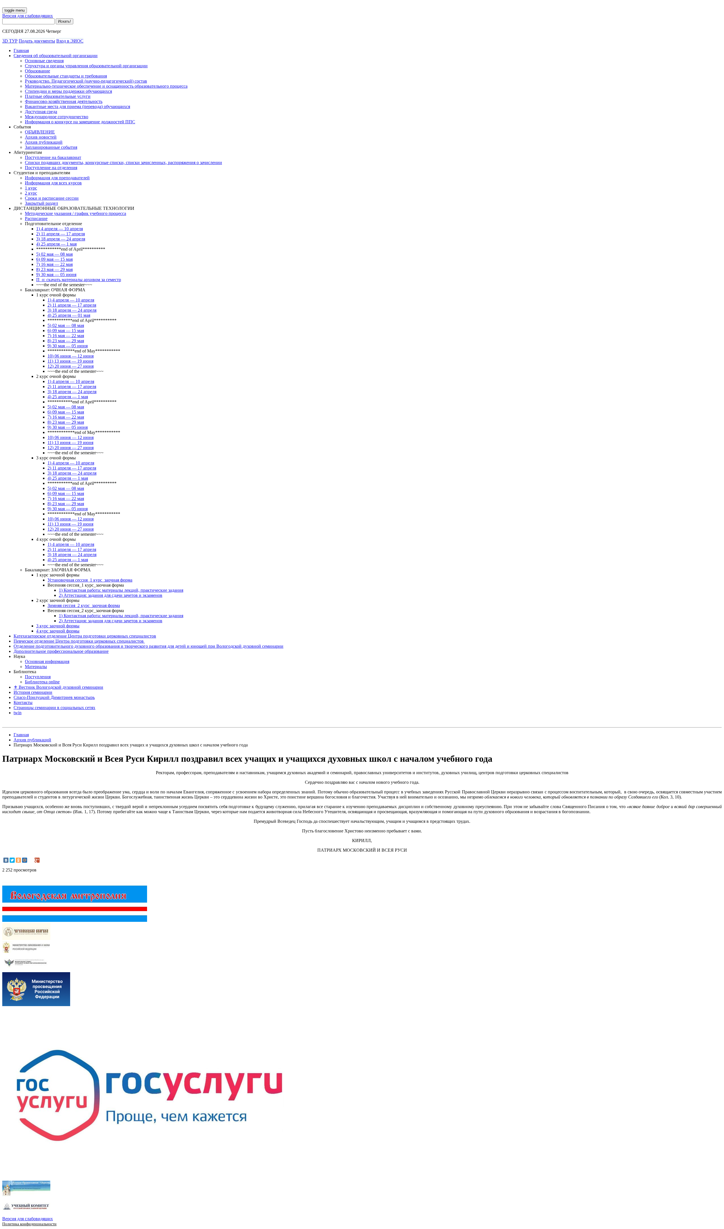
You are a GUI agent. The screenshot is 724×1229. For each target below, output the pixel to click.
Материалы (36, 666)
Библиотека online (42, 681)
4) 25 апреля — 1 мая (56, 244)
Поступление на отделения (51, 167)
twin (17, 712)
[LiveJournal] (30, 860)
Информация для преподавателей (57, 177)
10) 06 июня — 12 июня (71, 356)
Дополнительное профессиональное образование (61, 651)
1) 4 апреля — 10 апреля (59, 228)
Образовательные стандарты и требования (66, 76)
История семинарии (33, 692)
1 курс (31, 188)
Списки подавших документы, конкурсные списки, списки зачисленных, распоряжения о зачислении (123, 162)
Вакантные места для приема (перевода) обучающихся (77, 106)
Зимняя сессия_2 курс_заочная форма (84, 605)
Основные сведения (44, 60)
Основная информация (47, 661)
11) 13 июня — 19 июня (70, 361)
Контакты (23, 702)
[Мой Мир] (24, 860)
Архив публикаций (44, 142)
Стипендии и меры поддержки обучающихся (68, 91)
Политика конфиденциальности (29, 1224)
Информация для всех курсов (53, 182)
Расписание (36, 218)
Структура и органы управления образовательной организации (86, 65)
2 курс (31, 193)
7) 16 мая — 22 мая (54, 264)
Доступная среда (41, 111)
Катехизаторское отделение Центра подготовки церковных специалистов (85, 636)
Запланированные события (51, 147)
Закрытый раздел (41, 203)
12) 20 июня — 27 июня (71, 366)
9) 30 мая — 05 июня (56, 274)
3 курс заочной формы (57, 625)
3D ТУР (10, 40)
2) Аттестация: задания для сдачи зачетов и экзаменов (110, 595)
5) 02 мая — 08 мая (54, 254)
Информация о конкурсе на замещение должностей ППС (80, 121)
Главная (21, 50)
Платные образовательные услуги (57, 96)
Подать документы (37, 40)
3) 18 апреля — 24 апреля (60, 238)
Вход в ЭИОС (69, 40)
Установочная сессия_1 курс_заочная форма (90, 580)
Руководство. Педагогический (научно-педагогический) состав (86, 81)
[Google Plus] (37, 860)
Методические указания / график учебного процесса (75, 213)
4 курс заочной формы (57, 631)
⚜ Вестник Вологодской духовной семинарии (58, 687)
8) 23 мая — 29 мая (54, 269)
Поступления (38, 676)
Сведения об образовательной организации (56, 55)
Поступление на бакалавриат (53, 157)
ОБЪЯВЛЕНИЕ (40, 132)
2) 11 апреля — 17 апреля (60, 233)
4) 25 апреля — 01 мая (69, 315)
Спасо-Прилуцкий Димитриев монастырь (54, 697)
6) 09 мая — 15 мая (54, 259)
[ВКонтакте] (5, 860)
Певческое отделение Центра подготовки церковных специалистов (79, 641)
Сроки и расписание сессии (52, 198)
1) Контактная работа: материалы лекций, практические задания (121, 590)
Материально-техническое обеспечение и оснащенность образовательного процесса (106, 86)
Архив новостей (41, 137)
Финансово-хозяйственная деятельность (63, 101)
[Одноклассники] (18, 860)
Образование (37, 70)
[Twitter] (12, 860)
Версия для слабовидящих (27, 15)
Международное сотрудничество (56, 116)
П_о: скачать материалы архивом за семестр (78, 279)
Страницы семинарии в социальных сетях (54, 707)
